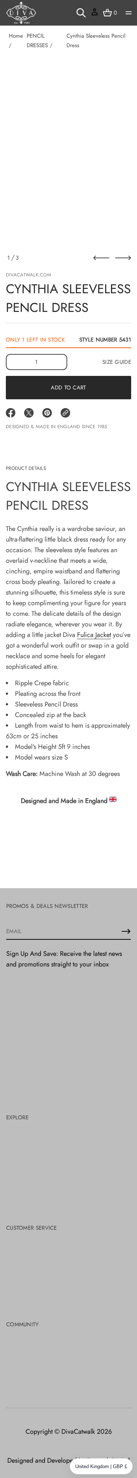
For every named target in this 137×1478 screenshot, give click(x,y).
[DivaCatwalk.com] (21, 13)
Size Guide (116, 362)
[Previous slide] (101, 258)
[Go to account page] (94, 14)
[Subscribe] (126, 931)
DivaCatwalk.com (28, 274)
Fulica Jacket (94, 635)
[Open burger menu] (128, 13)
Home (16, 36)
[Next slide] (123, 258)
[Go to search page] (81, 13)
